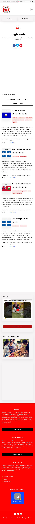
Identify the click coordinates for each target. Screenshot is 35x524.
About (18, 518)
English (22, 1)
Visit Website (13, 142)
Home (9, 37)
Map (10, 19)
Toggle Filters (17, 104)
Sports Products (28, 37)
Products (16, 37)
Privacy (24, 518)
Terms (30, 518)
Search (26, 19)
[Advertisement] (17, 72)
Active (21, 37)
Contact (12, 518)
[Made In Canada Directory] (6, 9)
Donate (5, 518)
